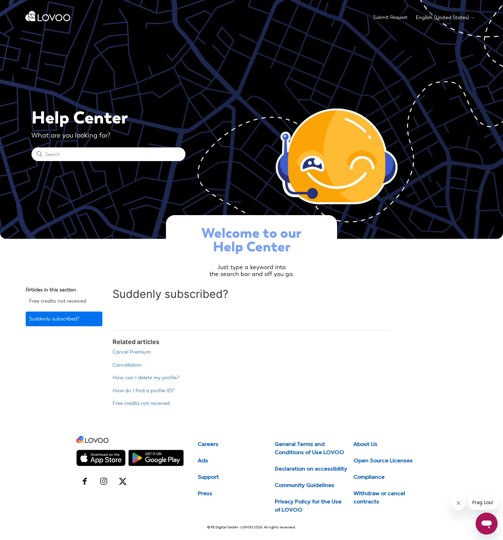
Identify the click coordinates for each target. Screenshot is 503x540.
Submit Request (390, 17)
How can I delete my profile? (146, 377)
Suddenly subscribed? (54, 319)
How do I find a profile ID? (143, 390)
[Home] (47, 19)
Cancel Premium (132, 352)
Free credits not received (57, 301)
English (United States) (443, 18)
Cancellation (127, 365)
